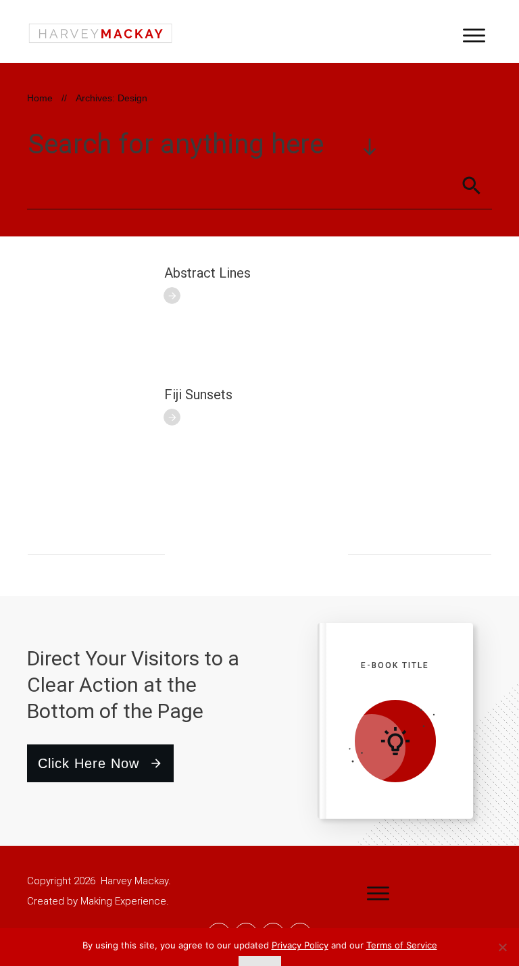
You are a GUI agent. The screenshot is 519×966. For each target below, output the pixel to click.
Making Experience (123, 901)
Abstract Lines (207, 273)
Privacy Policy (300, 945)
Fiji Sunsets (198, 394)
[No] (502, 947)
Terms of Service (401, 945)
